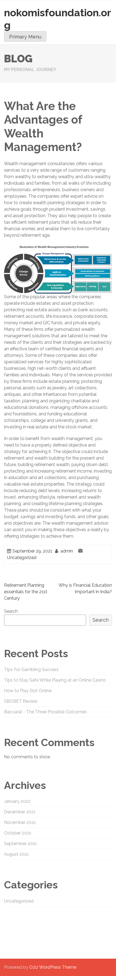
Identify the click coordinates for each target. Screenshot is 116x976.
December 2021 (20, 811)
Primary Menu (25, 37)
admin (66, 551)
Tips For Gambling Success (31, 669)
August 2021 (16, 854)
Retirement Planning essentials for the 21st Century (25, 592)
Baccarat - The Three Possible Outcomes (45, 711)
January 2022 (17, 801)
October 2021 (17, 833)
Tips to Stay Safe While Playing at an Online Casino (55, 680)
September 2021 (20, 843)
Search (11, 611)
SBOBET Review (20, 701)
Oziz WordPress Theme (52, 967)
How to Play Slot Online (28, 690)
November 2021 (20, 822)
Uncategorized (21, 557)
